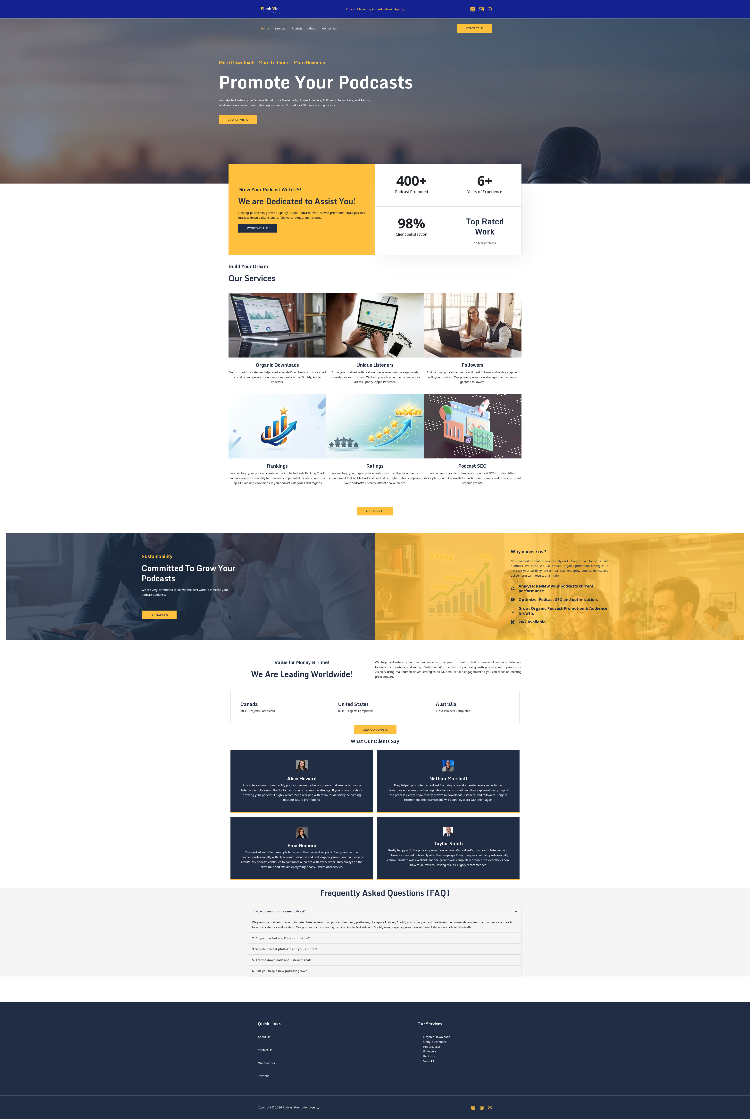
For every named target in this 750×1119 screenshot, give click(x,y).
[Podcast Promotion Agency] (269, 9)
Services (280, 28)
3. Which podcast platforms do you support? (284, 949)
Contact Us (329, 28)
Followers (429, 1051)
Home (265, 28)
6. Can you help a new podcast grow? (279, 971)
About (312, 28)
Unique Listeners (434, 1042)
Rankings (429, 1056)
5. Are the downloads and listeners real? (281, 960)
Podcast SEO (431, 1047)
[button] (474, 28)
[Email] (481, 9)
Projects (297, 28)
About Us (264, 1037)
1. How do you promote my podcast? (279, 911)
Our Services (266, 1063)
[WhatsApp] (489, 9)
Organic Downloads (436, 1037)
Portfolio (264, 1076)
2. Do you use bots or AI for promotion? (281, 938)
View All (428, 1061)
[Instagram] (472, 9)
